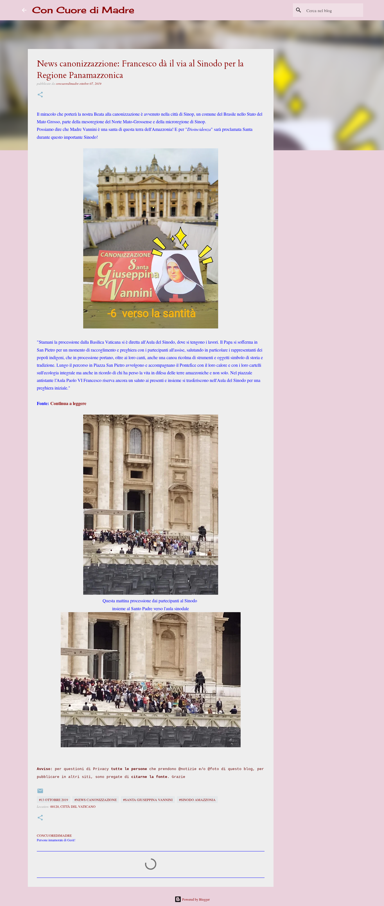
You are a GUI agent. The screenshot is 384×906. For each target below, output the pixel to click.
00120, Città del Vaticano (73, 806)
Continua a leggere (68, 403)
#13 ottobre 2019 (53, 799)
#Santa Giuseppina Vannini (148, 799)
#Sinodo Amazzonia (197, 799)
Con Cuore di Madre (83, 10)
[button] (40, 95)
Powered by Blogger (195, 899)
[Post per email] (40, 793)
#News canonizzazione (95, 799)
